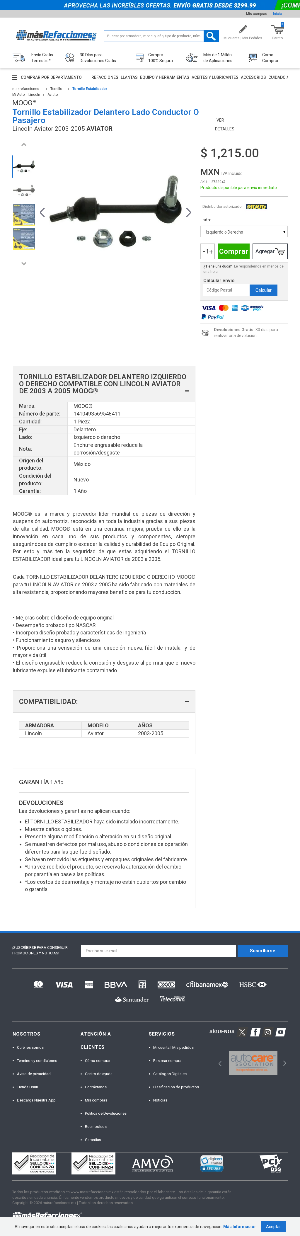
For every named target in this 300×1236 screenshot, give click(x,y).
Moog (256, 207)
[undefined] (116, 212)
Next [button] (23, 263)
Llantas (129, 77)
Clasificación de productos (176, 1087)
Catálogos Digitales (170, 1074)
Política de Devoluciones (106, 1113)
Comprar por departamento (51, 77)
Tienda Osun (27, 1087)
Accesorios (253, 77)
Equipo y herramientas (164, 77)
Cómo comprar (97, 1060)
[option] (23, 166)
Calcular (263, 290)
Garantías (93, 1140)
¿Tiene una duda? (217, 266)
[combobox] (244, 231)
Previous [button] (23, 144)
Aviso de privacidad (34, 1074)
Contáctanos (96, 1087)
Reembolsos (96, 1126)
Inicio (277, 14)
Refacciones (104, 77)
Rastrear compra (167, 1060)
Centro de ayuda (98, 1074)
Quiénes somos (30, 1047)
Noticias (160, 1100)
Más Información (240, 1226)
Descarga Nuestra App (36, 1100)
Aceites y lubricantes (215, 77)
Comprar (233, 251)
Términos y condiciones (37, 1060)
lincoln (34, 95)
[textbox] (161, 36)
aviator (53, 95)
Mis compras (256, 14)
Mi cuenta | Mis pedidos (173, 1047)
